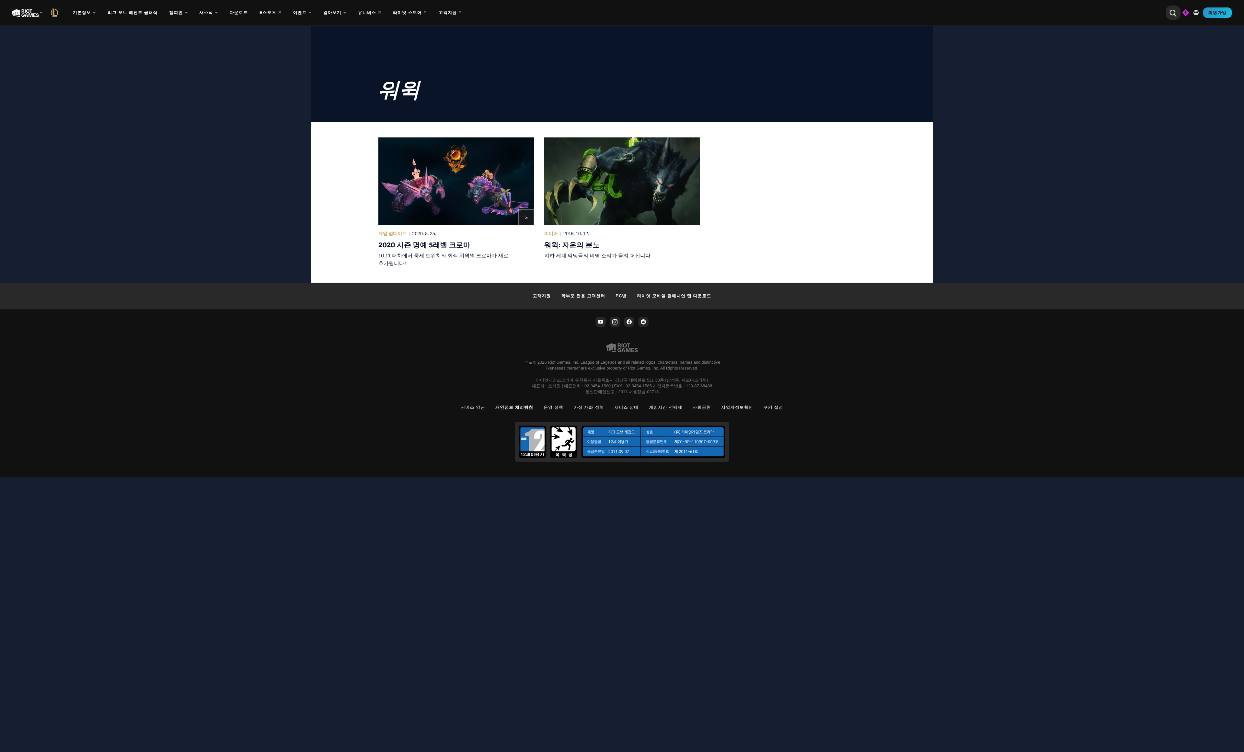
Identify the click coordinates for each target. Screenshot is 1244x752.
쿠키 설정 (773, 407)
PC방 (621, 295)
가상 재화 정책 (589, 407)
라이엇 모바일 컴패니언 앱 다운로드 (674, 295)
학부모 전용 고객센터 (583, 295)
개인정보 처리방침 (514, 407)
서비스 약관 (473, 407)
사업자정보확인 (737, 407)
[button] (456, 202)
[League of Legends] (56, 13)
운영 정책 (553, 407)
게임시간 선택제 (665, 407)
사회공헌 (702, 407)
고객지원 (542, 295)
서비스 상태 (627, 407)
